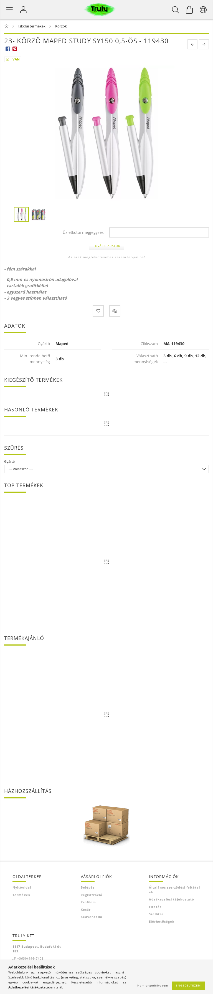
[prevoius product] (192, 44)
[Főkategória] (6, 26)
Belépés (88, 887)
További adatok (106, 246)
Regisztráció (91, 895)
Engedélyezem (188, 985)
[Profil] (23, 10)
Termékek (21, 895)
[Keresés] (175, 10)
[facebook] (7, 48)
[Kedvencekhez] (98, 311)
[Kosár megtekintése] (189, 10)
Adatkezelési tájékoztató (171, 899)
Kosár (86, 909)
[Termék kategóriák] (9, 10)
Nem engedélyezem (152, 985)
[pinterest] (14, 48)
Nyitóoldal (21, 887)
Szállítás (156, 914)
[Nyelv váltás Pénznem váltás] (203, 10)
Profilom (88, 902)
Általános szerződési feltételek (174, 889)
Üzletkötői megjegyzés (83, 232)
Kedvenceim (91, 917)
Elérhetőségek (161, 921)
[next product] (204, 44)
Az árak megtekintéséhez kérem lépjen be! (106, 257)
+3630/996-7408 (30, 958)
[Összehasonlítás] (114, 311)
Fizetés (155, 907)
